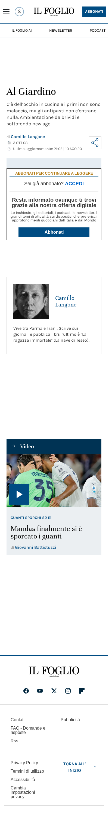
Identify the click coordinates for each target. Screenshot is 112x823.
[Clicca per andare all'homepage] (54, 672)
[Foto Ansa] (54, 480)
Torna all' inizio (74, 767)
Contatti (18, 719)
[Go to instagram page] (68, 691)
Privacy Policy (24, 762)
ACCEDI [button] (74, 183)
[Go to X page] (54, 691)
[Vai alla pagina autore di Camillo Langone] (31, 301)
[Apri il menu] (6, 12)
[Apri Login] (19, 11)
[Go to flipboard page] (82, 691)
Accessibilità (23, 779)
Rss (14, 741)
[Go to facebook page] (26, 691)
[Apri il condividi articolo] (95, 142)
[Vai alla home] (54, 11)
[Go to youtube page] (40, 691)
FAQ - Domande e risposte (28, 730)
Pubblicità (70, 719)
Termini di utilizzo (27, 771)
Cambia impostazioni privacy (23, 792)
